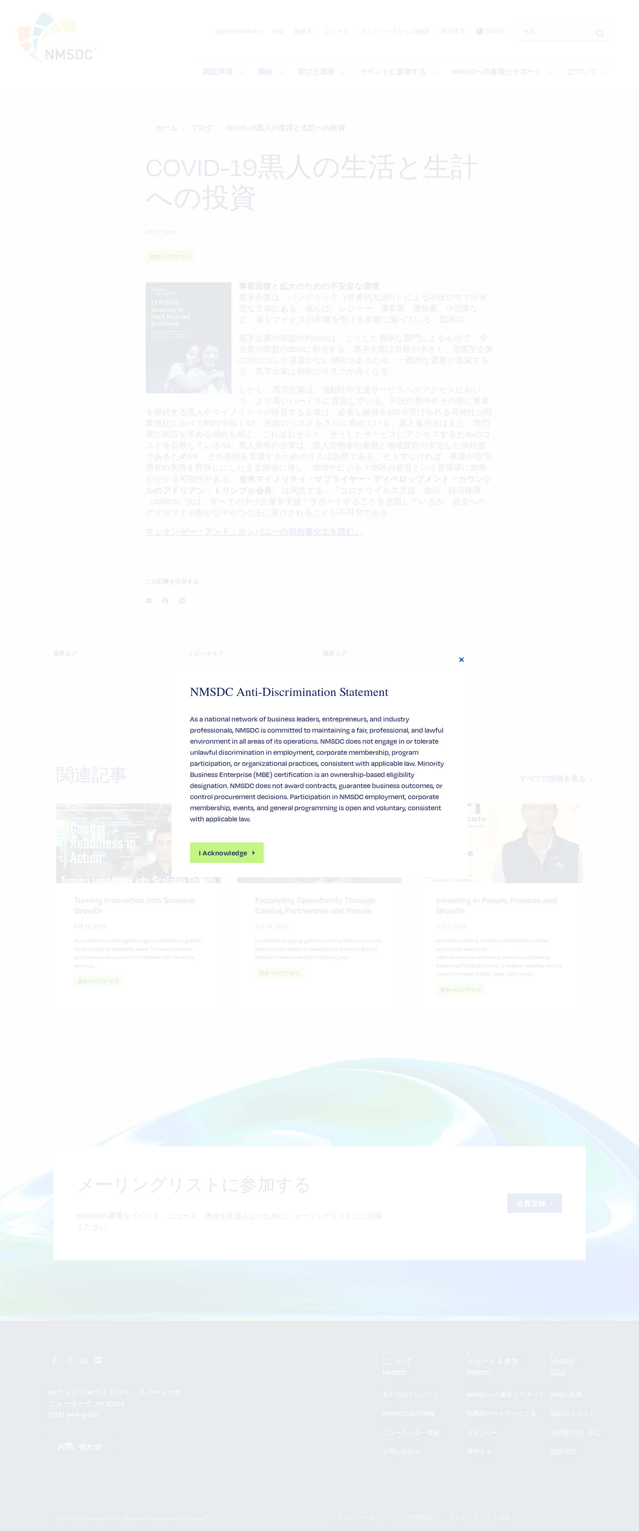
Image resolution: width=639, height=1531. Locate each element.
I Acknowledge (223, 852)
